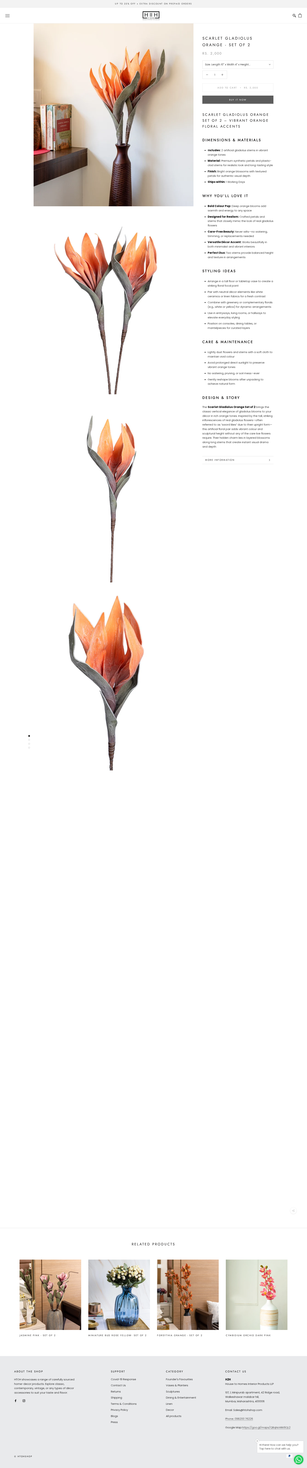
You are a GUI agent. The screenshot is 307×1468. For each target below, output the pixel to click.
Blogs (114, 1416)
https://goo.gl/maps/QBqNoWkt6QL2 (266, 1427)
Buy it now (238, 99)
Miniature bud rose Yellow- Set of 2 (117, 1335)
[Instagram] (24, 1401)
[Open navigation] (7, 15)
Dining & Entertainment (181, 1397)
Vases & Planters (177, 1385)
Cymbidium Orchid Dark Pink (248, 1335)
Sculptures (173, 1391)
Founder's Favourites (179, 1379)
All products (173, 1416)
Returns (116, 1391)
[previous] (11, 1297)
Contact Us (118, 1385)
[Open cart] (300, 16)
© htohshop (23, 1456)
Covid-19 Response (123, 1379)
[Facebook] (15, 1401)
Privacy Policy (119, 1410)
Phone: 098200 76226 (239, 1419)
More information (220, 460)
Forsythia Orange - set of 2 (179, 1335)
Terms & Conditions (124, 1404)
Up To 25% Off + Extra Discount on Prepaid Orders (153, 3)
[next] (296, 1297)
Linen (169, 1404)
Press (114, 1422)
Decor (170, 1410)
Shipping (116, 1397)
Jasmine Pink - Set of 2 (38, 1335)
